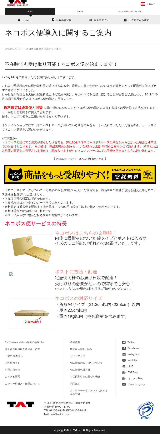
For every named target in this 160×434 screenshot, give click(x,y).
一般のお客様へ (13, 355)
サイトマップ (77, 355)
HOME (26, 20)
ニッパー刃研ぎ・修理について (22, 383)
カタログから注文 (139, 20)
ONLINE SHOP (13, 48)
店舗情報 (80, 11)
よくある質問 (12, 376)
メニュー (150, 3)
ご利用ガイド (12, 362)
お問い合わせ (12, 369)
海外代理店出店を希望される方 (22, 349)
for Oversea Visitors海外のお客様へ (25, 342)
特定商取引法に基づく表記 (85, 376)
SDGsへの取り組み (81, 349)
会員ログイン (101, 20)
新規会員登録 (63, 20)
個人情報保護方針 (80, 369)
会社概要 (75, 342)
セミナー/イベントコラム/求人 (130, 11)
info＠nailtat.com (60, 414)
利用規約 (75, 383)
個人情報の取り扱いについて (86, 362)
